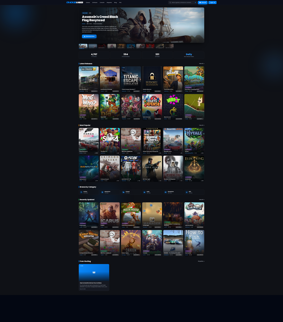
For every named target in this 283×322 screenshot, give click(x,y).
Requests (109, 2)
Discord (204, 2)
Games (88, 2)
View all (201, 63)
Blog (115, 2)
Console (102, 2)
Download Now (90, 36)
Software (94, 2)
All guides (200, 261)
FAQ (120, 2)
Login (211, 2)
